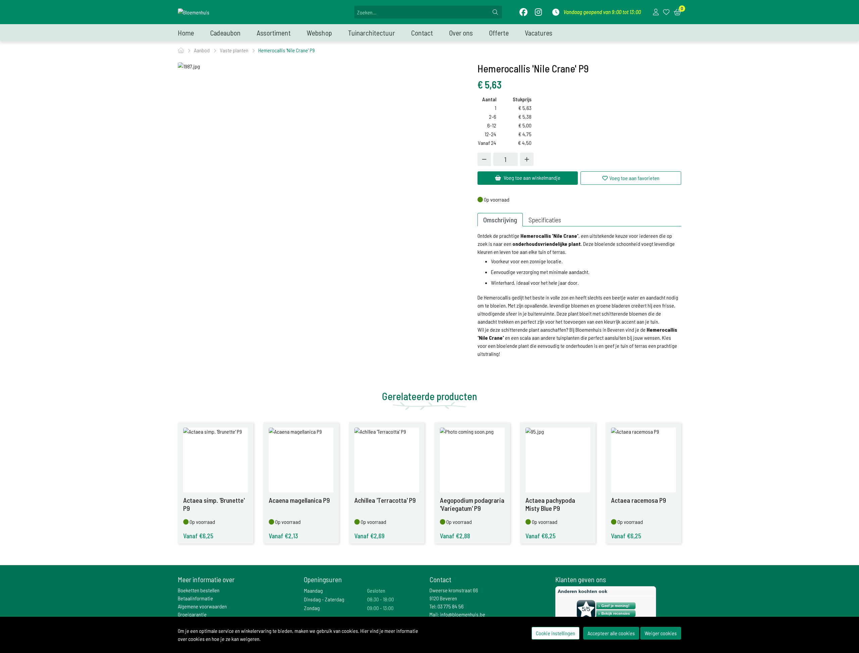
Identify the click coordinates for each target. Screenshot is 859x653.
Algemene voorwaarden (202, 606)
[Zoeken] (495, 12)
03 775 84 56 (451, 606)
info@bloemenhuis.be (462, 614)
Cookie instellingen (555, 633)
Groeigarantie (192, 614)
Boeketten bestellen (198, 590)
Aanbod (202, 50)
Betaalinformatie (195, 598)
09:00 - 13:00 (380, 608)
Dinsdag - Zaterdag (324, 599)
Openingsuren (323, 579)
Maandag (313, 590)
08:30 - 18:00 (380, 599)
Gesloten (376, 590)
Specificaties (544, 220)
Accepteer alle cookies (611, 633)
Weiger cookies (661, 633)
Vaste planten (234, 50)
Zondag (312, 608)
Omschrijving (500, 220)
